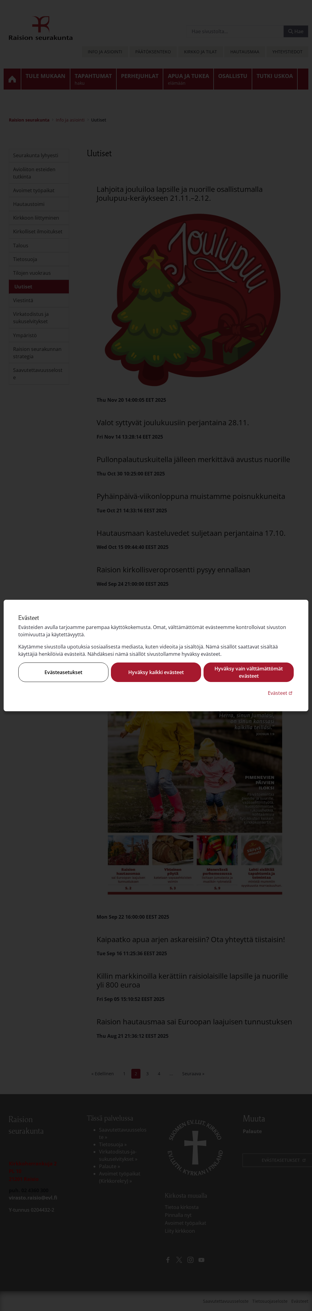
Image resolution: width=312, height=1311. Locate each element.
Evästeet (281, 692)
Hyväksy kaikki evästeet (156, 672)
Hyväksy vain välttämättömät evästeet (248, 672)
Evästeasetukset (63, 672)
